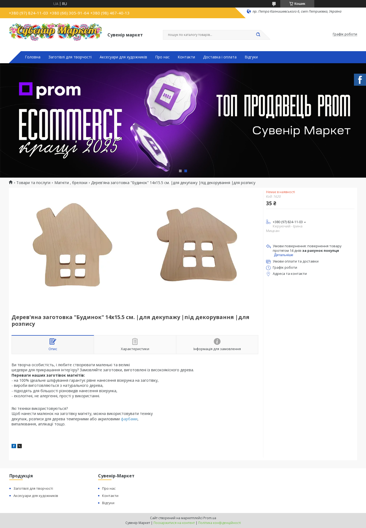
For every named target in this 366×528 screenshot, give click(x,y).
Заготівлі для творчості (70, 57)
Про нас (162, 57)
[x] (19, 446)
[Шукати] (258, 35)
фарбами (129, 418)
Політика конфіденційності (219, 522)
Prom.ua (209, 518)
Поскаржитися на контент (174, 522)
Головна (32, 57)
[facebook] (14, 446)
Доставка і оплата (220, 57)
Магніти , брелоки (70, 182)
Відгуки (251, 57)
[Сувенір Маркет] (56, 34)
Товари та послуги (33, 182)
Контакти (186, 57)
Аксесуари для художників (123, 57)
